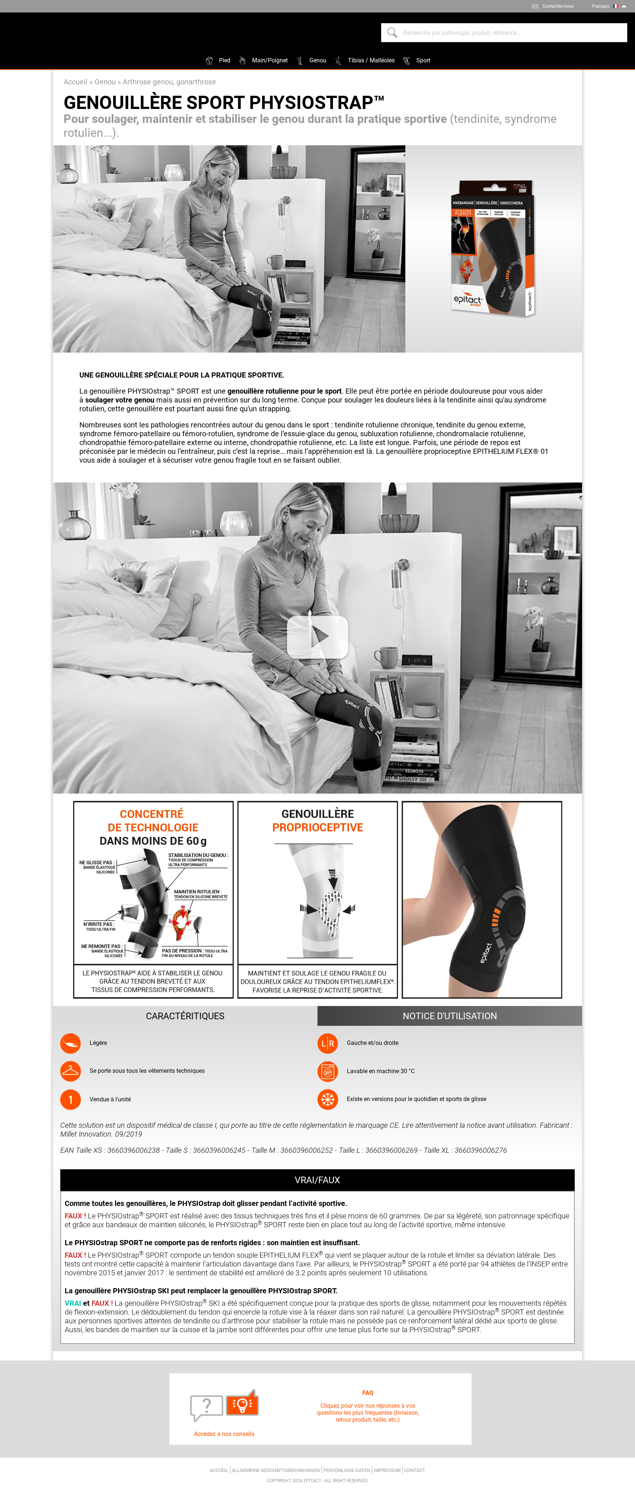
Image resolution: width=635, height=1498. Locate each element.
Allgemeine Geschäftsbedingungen (276, 1470)
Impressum (387, 1470)
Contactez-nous (558, 6)
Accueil (75, 81)
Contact (414, 1470)
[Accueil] (44, 32)
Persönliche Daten (346, 1470)
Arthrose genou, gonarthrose (169, 81)
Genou (105, 81)
